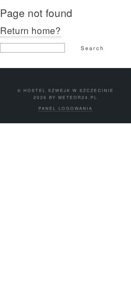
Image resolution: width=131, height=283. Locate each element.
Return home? (30, 30)
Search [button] (92, 48)
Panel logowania (65, 108)
